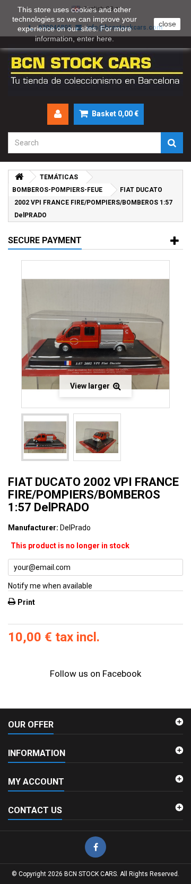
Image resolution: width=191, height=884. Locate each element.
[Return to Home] (19, 176)
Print (26, 602)
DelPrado (75, 527)
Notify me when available (50, 586)
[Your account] (57, 114)
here (104, 38)
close (167, 24)
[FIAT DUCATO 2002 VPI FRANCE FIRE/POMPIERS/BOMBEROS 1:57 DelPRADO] (45, 437)
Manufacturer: (33, 527)
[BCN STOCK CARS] (95, 70)
